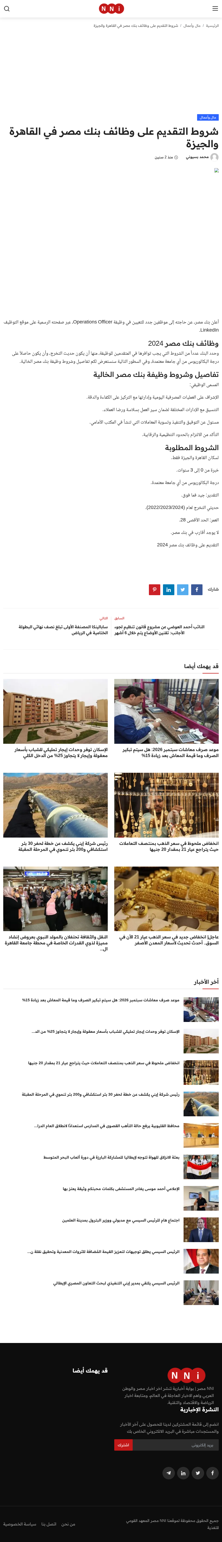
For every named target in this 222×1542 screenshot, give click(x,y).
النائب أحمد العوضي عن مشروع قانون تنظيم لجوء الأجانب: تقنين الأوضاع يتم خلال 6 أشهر (159, 629)
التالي (104, 618)
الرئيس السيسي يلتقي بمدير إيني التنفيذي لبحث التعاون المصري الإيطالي (116, 1283)
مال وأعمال (192, 25)
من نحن (68, 1524)
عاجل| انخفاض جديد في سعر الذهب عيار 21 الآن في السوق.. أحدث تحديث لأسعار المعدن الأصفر (169, 939)
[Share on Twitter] (182, 589)
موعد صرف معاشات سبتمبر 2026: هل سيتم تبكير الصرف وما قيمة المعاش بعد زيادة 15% (171, 752)
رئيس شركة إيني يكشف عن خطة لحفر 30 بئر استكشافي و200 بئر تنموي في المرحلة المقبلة (63, 846)
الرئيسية (212, 25)
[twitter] (198, 1473)
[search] (7, 9)
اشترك (123, 1444)
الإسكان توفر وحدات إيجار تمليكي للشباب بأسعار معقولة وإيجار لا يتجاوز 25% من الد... (105, 1031)
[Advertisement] (111, 73)
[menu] (215, 9)
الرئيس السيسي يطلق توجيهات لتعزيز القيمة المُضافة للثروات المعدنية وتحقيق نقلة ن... (103, 1251)
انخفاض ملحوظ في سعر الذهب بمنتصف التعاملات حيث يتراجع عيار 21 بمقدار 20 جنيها (169, 846)
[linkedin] (183, 1473)
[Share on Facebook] (197, 589)
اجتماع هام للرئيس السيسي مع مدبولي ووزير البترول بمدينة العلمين (120, 1220)
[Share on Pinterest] (154, 589)
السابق (119, 618)
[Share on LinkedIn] (168, 589)
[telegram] (168, 1473)
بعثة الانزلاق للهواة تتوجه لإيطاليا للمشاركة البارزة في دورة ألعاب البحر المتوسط (111, 1157)
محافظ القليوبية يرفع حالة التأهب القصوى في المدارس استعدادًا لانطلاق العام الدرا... (106, 1125)
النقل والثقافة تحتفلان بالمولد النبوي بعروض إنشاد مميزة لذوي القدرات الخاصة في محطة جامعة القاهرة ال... (56, 942)
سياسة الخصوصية (19, 1524)
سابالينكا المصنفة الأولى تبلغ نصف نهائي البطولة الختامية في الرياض (63, 629)
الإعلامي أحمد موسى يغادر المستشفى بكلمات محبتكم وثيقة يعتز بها (121, 1188)
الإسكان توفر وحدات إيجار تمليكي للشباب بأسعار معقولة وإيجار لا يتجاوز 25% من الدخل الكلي (61, 752)
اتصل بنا (48, 1524)
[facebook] (212, 1473)
